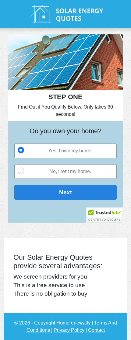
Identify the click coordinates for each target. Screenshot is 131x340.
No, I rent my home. (70, 171)
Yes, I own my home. (70, 150)
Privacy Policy (69, 330)
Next (65, 192)
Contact (96, 330)
